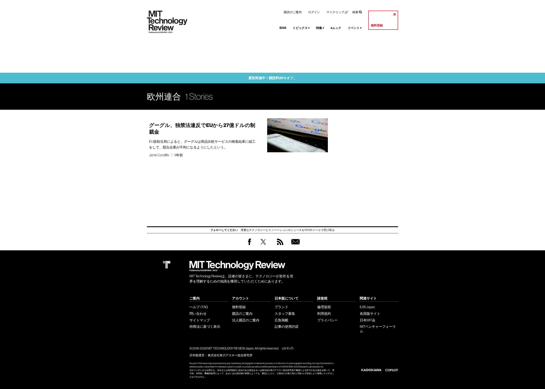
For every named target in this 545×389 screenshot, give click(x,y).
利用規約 (324, 313)
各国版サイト (370, 313)
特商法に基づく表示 (204, 326)
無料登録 (377, 25)
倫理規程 (324, 307)
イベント (355, 28)
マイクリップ (335, 12)
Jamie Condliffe (159, 155)
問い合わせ (198, 313)
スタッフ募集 (285, 313)
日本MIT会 (367, 320)
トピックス (301, 28)
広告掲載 (281, 320)
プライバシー (327, 320)
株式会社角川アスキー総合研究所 (230, 355)
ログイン (314, 12)
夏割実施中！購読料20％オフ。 (272, 78)
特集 (320, 28)
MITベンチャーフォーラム (378, 329)
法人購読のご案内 (245, 320)
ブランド (281, 307)
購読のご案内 (293, 12)
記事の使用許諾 (286, 326)
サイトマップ (199, 320)
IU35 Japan (367, 307)
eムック (336, 28)
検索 (355, 12)
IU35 (283, 28)
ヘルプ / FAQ (198, 307)
